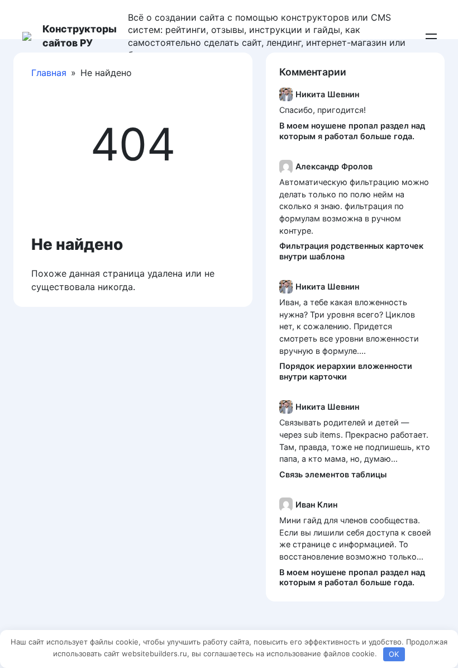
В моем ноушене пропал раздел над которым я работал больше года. (352, 131)
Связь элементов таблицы (333, 474)
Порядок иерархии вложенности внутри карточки (345, 371)
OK (394, 654)
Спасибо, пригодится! (322, 110)
